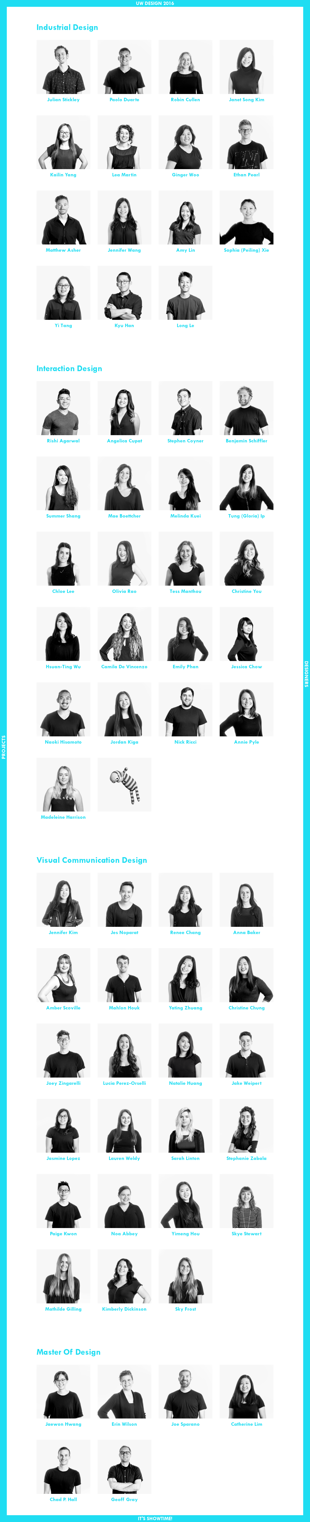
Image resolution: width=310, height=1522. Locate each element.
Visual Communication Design (92, 860)
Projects (3, 755)
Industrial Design (67, 27)
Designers (306, 664)
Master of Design (69, 1352)
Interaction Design (69, 368)
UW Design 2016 (155, 3)
